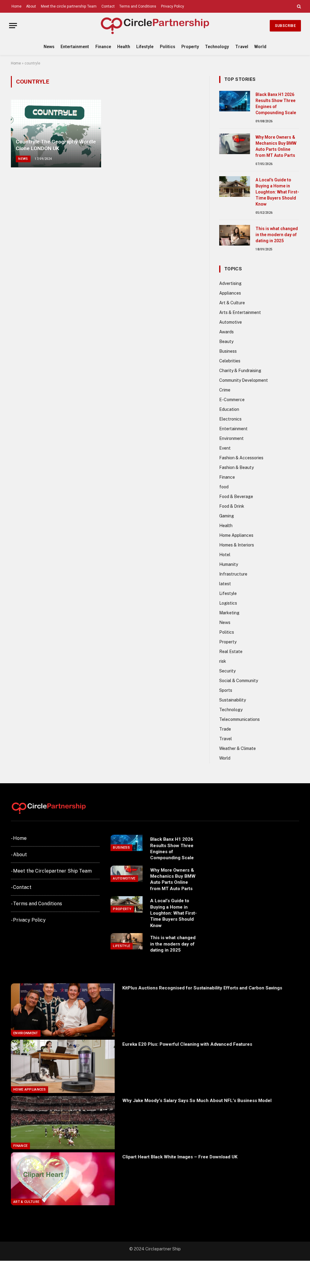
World (260, 46)
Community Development (243, 380)
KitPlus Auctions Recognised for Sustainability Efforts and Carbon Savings (202, 988)
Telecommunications (239, 719)
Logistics (228, 603)
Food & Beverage (236, 496)
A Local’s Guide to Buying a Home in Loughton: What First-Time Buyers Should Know (277, 191)
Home (16, 6)
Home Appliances (236, 535)
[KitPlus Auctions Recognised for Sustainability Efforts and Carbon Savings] (63, 1010)
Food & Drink (231, 506)
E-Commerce (232, 399)
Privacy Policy (172, 6)
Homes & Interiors (236, 545)
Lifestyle (144, 46)
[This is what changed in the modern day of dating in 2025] (234, 235)
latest (225, 583)
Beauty (226, 341)
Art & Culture (232, 302)
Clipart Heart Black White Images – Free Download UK (179, 1157)
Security (227, 670)
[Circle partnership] (155, 25)
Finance (103, 46)
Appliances (230, 293)
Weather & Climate (237, 748)
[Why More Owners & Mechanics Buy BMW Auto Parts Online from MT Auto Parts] (234, 144)
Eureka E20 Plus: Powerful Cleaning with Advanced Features (187, 1044)
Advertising (230, 283)
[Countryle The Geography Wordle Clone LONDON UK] (56, 133)
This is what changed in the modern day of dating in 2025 (277, 234)
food (224, 486)
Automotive (230, 322)
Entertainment (75, 46)
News (49, 46)
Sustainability (232, 700)
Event (225, 448)
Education (229, 409)
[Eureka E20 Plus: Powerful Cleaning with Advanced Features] (63, 1066)
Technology (217, 46)
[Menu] (13, 25)
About (31, 6)
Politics (167, 46)
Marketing (229, 612)
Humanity (228, 564)
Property (190, 46)
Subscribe (285, 26)
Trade (225, 729)
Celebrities (229, 360)
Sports (225, 690)
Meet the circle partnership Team (69, 6)
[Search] (298, 6)
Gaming (226, 515)
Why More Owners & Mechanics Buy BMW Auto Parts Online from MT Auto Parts (276, 146)
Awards (226, 331)
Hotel (224, 554)
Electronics (230, 419)
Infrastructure (233, 574)
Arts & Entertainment (240, 312)
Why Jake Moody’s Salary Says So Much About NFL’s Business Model (197, 1100)
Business (228, 351)
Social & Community (238, 680)
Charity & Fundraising (240, 370)
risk (222, 661)
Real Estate (230, 651)
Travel (241, 46)
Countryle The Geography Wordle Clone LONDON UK (56, 145)
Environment (231, 438)
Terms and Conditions (137, 6)
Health (123, 46)
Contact (108, 6)
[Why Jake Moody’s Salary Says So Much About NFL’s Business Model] (63, 1122)
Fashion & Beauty (236, 467)
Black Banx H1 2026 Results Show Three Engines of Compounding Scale (276, 103)
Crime (224, 390)
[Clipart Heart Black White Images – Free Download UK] (63, 1179)
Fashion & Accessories (241, 457)
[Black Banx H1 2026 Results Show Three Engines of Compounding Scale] (234, 101)
